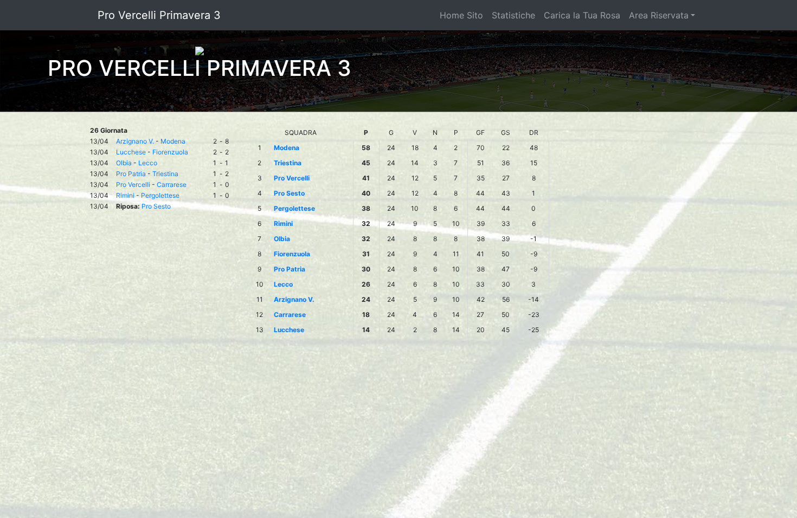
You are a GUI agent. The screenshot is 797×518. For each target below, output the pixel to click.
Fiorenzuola (170, 152)
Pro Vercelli (133, 184)
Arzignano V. (135, 141)
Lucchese (131, 152)
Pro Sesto (156, 206)
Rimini (125, 195)
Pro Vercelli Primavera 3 (159, 15)
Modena (172, 141)
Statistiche (513, 15)
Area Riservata (659, 15)
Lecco (147, 163)
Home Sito (461, 15)
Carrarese (172, 184)
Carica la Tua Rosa (582, 15)
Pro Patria (131, 174)
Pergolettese (160, 195)
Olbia (124, 163)
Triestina (165, 174)
